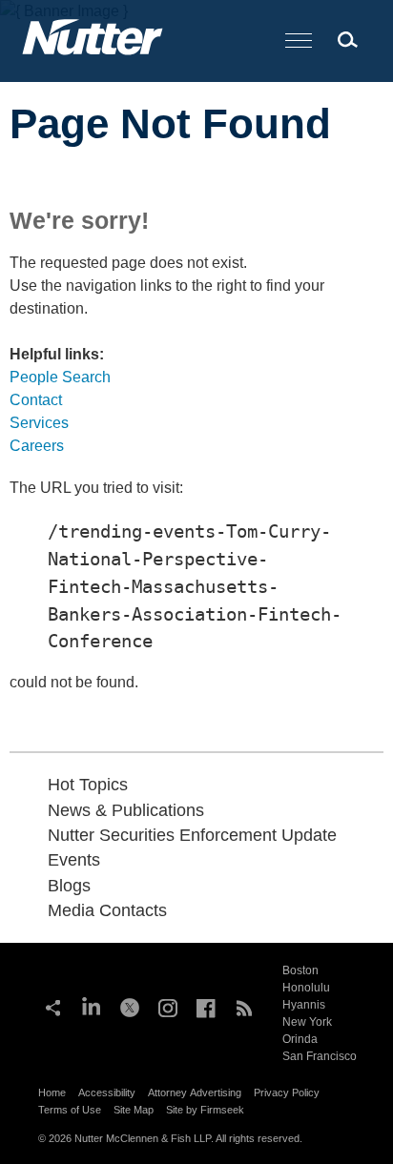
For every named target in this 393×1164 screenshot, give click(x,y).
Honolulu (306, 987)
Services (39, 423)
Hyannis (303, 1004)
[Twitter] (129, 1005)
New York (307, 1022)
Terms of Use (69, 1109)
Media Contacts (107, 910)
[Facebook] (206, 1005)
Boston (300, 970)
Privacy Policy (287, 1092)
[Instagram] (168, 1005)
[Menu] (298, 41)
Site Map (134, 1109)
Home (52, 1092)
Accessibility (106, 1092)
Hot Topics (88, 784)
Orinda (300, 1039)
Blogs (69, 885)
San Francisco (319, 1056)
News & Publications (126, 810)
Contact (36, 400)
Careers (37, 446)
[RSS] (244, 1005)
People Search (60, 377)
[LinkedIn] (91, 1005)
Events (74, 859)
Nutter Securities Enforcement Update (192, 835)
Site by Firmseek (205, 1109)
